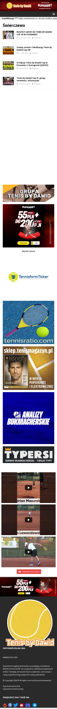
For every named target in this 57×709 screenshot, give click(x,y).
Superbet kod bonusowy (13, 689)
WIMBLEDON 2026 (10, 657)
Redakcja (37, 38)
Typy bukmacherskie (11, 686)
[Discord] (27, 706)
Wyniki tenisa (28, 251)
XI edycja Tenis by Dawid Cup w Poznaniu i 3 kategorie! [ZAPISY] (32, 63)
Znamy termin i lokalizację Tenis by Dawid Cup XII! (34, 48)
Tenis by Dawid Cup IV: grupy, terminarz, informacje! (31, 79)
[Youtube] (22, 706)
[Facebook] (10, 706)
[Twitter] (15, 706)
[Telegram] (34, 706)
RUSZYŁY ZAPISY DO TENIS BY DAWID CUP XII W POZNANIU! (34, 33)
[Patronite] (5, 706)
